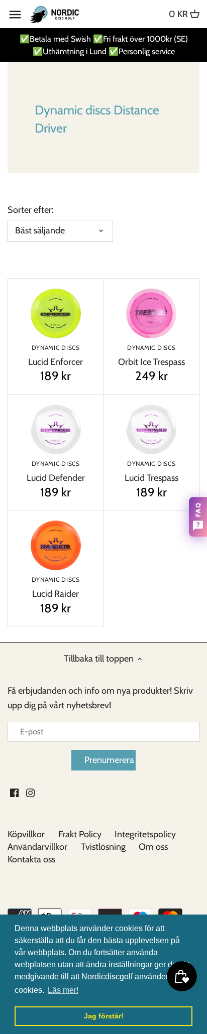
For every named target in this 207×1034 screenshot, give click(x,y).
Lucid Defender (56, 471)
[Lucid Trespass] (151, 430)
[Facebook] (14, 792)
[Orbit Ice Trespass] (151, 314)
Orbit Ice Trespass (151, 355)
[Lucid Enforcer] (55, 314)
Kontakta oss (31, 859)
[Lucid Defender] (55, 430)
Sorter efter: (31, 210)
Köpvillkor (26, 834)
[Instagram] (30, 792)
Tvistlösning (103, 846)
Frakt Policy (79, 834)
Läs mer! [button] (63, 990)
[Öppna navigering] (15, 14)
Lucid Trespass (151, 471)
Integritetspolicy (145, 834)
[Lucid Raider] (55, 546)
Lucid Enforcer (55, 355)
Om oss (153, 846)
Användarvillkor (37, 846)
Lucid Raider (56, 587)
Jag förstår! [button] (104, 1016)
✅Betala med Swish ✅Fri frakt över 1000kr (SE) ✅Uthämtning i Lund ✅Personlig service (104, 45)
